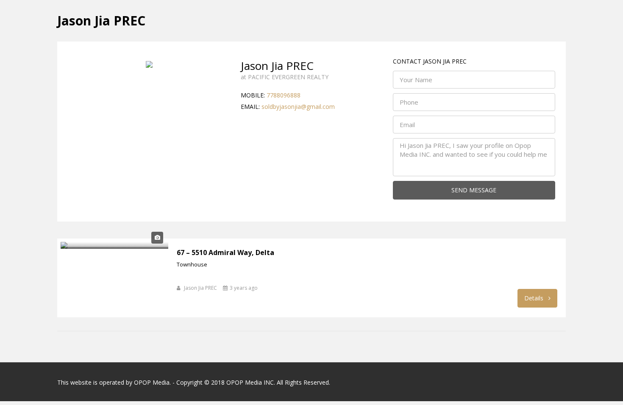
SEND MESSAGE (473, 190)
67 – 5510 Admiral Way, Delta (225, 252)
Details (534, 298)
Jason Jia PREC (200, 287)
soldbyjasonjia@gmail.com (298, 107)
